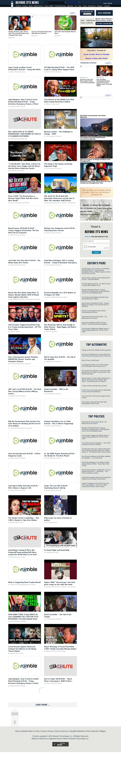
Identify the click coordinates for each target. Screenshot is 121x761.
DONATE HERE (87, 13)
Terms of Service (61, 731)
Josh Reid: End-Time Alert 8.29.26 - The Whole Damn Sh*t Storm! (24, 261)
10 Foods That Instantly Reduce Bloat (65, 32)
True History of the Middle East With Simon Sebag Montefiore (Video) (59, 100)
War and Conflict (35, 299)
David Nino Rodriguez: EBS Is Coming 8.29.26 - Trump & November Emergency (60, 261)
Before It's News (27, 2)
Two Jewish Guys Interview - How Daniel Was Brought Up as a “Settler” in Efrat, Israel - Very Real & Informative (96, 372)
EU (56, 522)
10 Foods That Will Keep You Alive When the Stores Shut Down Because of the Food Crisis (96, 355)
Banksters (23, 621)
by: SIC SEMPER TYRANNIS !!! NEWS (19, 299)
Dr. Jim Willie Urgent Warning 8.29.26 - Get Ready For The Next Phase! (60, 454)
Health (31, 6)
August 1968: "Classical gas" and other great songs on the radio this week (59, 583)
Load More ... (43, 704)
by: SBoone (47, 104)
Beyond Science (38, 6)
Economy (24, 6)
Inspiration (70, 6)
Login (105, 3)
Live (76, 6)
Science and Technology (58, 651)
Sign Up (110, 3)
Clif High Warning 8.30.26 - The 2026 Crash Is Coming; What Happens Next (59, 68)
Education (54, 331)
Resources (29, 428)
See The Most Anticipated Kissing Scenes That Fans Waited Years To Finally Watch (104, 82)
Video (79, 6)
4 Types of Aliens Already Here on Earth (94, 385)
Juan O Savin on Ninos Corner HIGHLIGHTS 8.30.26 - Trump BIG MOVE (24, 68)
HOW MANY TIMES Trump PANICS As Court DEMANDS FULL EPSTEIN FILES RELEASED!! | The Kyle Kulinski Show (23, 616)
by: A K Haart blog (49, 522)
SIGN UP (88, 237)
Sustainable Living (60, 6)
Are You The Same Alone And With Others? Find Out (41, 32)
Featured (18, 6)
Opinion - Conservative (69, 202)
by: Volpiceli (47, 297)
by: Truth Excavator (49, 136)
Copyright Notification (77, 731)
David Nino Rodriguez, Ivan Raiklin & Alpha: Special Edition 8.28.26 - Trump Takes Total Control (96, 464)
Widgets (103, 731)
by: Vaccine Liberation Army (16, 363)
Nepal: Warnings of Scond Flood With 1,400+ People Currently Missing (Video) (60, 648)
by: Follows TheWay (49, 683)
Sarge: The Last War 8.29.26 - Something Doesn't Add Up (56, 487)
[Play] (96, 38)
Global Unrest (55, 104)
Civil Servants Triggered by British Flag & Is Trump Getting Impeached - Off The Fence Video (24, 327)
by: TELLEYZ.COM (13, 584)
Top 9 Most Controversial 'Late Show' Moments (93, 116)
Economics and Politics (22, 202)
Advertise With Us (28, 731)
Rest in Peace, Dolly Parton (90, 360)
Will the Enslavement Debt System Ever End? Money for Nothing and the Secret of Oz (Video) (24, 423)
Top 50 (85, 6)
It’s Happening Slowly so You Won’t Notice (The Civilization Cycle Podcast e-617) (95, 365)
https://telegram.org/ (105, 208)
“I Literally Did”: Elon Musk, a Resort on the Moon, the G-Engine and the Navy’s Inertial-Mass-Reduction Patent (24, 166)
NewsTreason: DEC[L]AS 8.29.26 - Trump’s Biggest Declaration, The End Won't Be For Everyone (23, 230)
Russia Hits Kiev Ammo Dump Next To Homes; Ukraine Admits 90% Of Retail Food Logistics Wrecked (23, 295)
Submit (96, 252)
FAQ (37, 731)
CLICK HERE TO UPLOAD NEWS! (104, 23)
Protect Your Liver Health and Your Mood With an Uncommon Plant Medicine (96, 390)
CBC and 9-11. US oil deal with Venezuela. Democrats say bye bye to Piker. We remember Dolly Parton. (59, 198)
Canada (23, 557)
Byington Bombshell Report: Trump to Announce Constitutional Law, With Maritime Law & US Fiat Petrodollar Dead (95, 291)
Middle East (24, 138)
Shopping (99, 6)
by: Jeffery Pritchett (13, 72)
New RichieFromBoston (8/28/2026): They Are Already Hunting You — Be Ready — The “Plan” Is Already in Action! (96, 471)
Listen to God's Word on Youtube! (96, 54)
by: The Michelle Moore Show (16, 428)
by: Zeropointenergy (14, 138)
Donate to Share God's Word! (96, 58)
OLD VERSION (104, 13)
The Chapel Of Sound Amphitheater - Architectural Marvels (93, 138)
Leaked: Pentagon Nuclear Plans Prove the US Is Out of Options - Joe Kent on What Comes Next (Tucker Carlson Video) (95, 485)
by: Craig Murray (49, 552)
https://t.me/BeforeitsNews (89, 214)
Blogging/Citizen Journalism (59, 297)
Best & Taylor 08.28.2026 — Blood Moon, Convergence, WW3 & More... (58, 680)
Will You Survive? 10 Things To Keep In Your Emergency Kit (95, 160)
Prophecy (22, 72)
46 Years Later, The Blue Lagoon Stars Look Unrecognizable (87, 81)
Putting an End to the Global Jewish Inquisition (96, 350)
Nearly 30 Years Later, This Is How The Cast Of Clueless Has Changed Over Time (19, 33)
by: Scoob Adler (12, 170)
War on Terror (19, 522)
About (17, 731)
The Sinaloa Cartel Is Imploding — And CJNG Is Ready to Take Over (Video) (23, 519)
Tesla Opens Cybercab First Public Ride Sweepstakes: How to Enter (94, 402)
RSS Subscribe (92, 731)
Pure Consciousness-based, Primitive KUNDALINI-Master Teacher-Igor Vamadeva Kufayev (23, 359)
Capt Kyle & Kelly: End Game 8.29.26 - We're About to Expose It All (23, 487)
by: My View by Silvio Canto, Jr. (53, 202)
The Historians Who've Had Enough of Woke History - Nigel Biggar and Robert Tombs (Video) (60, 327)
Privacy (51, 731)
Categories (107, 6)
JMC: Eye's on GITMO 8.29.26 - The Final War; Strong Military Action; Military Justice (24, 391)
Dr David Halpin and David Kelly (56, 550)
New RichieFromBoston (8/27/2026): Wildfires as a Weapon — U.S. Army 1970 (96, 457)
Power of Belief (49, 6)
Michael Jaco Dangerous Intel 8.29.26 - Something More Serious (60, 229)
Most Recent (92, 6)
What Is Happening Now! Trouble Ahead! (24, 582)
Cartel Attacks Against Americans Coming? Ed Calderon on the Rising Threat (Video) (22, 649)
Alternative (21, 170)
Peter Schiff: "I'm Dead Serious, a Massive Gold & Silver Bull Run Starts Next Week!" (23, 198)
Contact (44, 731)
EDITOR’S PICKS (96, 263)
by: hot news (11, 202)
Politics (18, 331)
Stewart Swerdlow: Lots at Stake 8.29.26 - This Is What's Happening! (58, 422)
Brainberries (12, 37)
